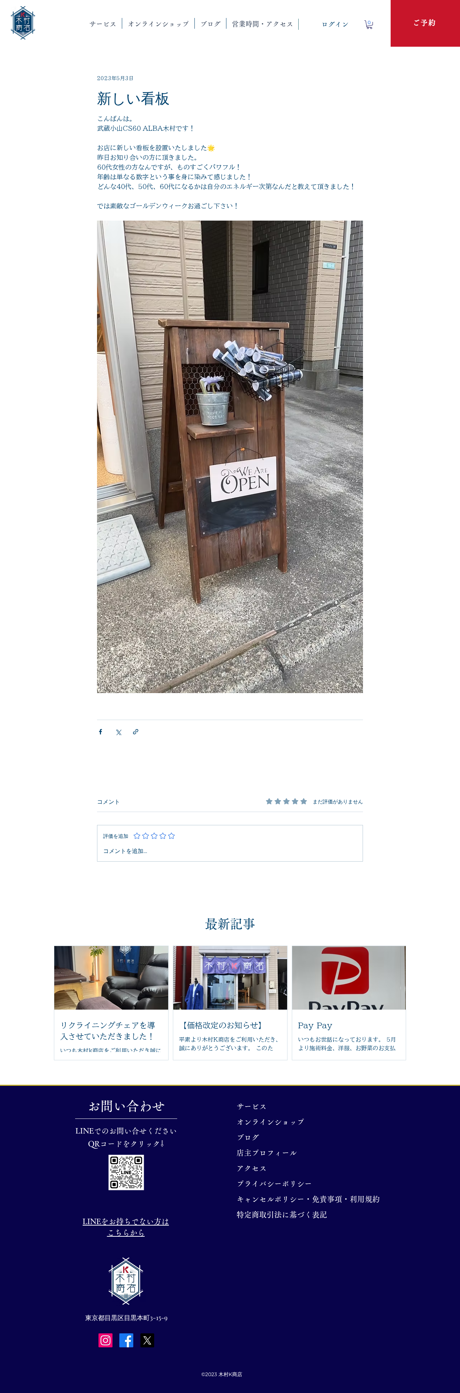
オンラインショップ (270, 1122)
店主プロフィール (266, 1153)
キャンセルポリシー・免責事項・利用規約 (279, 1199)
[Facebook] (126, 1340)
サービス (251, 1106)
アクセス (251, 1168)
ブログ (247, 1137)
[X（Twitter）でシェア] (118, 731)
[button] (103, 23)
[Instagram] (105, 1340)
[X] (147, 1340)
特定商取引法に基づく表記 (279, 1214)
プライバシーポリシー (274, 1183)
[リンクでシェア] (135, 731)
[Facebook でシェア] (100, 731)
